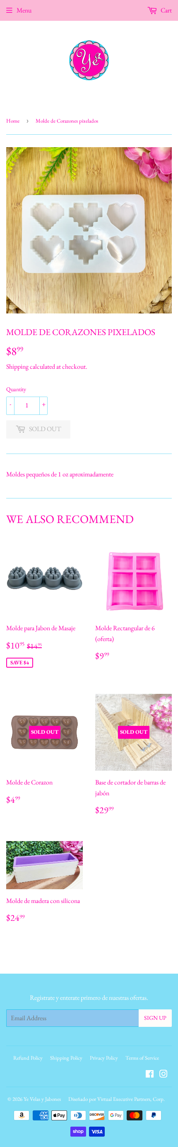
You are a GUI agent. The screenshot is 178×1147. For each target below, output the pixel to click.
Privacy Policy (104, 1057)
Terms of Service (142, 1057)
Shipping (17, 366)
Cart (165, 10)
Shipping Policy (66, 1057)
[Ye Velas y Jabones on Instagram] (163, 1075)
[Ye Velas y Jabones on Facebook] (149, 1075)
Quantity (16, 389)
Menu (24, 10)
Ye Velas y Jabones (42, 1099)
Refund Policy (28, 1057)
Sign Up (155, 1017)
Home (12, 120)
